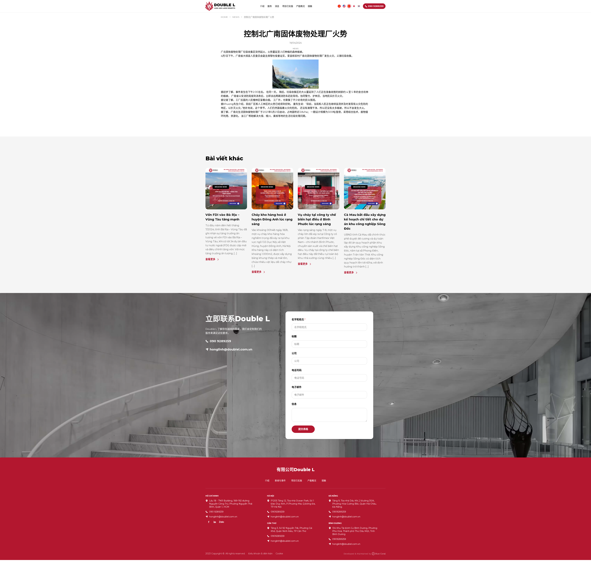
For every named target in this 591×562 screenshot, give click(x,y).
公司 (294, 353)
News (235, 17)
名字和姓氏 (298, 319)
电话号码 (297, 370)
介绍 (262, 6)
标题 (294, 336)
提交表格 (303, 429)
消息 (277, 6)
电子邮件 (297, 387)
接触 (310, 6)
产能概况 (300, 6)
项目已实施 (287, 6)
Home (224, 17)
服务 (269, 6)
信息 (294, 404)
